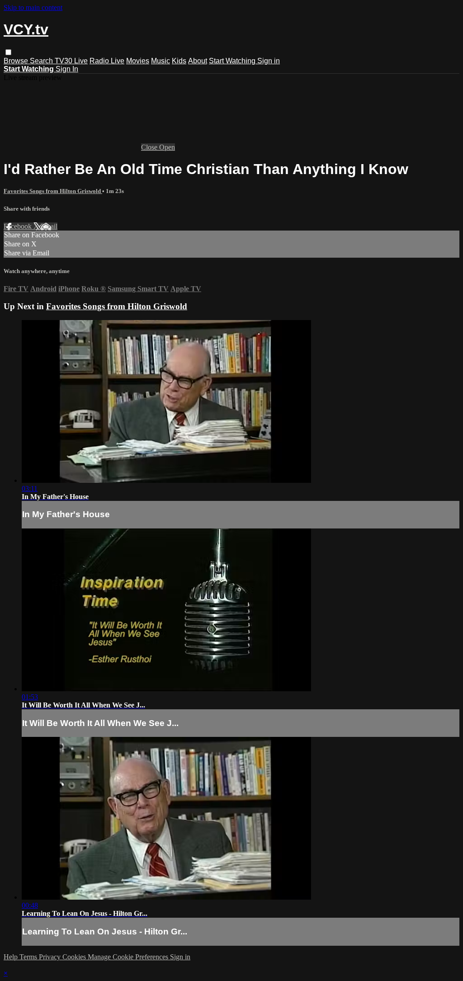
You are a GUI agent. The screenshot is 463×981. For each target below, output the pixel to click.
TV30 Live (71, 61)
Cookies (75, 957)
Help (11, 957)
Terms (29, 957)
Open (167, 147)
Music (160, 61)
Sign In (67, 69)
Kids (179, 61)
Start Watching (233, 61)
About (197, 61)
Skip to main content (33, 7)
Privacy (50, 957)
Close (150, 147)
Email (49, 226)
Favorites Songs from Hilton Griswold (53, 191)
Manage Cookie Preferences (129, 957)
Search (42, 61)
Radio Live (107, 61)
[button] (8, 52)
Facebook (18, 226)
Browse (17, 61)
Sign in (268, 61)
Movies (137, 61)
